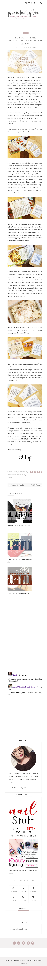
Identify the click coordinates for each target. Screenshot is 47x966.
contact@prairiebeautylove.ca (26, 788)
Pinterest (13, 900)
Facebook (33, 891)
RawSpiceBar (30, 94)
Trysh (19, 47)
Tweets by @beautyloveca (18, 929)
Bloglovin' (33, 900)
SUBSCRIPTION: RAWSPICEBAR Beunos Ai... (20, 561)
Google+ (23, 900)
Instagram (21, 378)
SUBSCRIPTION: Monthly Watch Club (19, 593)
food (26, 33)
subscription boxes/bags (16, 475)
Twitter (23, 891)
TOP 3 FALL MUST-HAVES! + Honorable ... (19, 527)
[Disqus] (26, 638)
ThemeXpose (21, 960)
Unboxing (11, 478)
